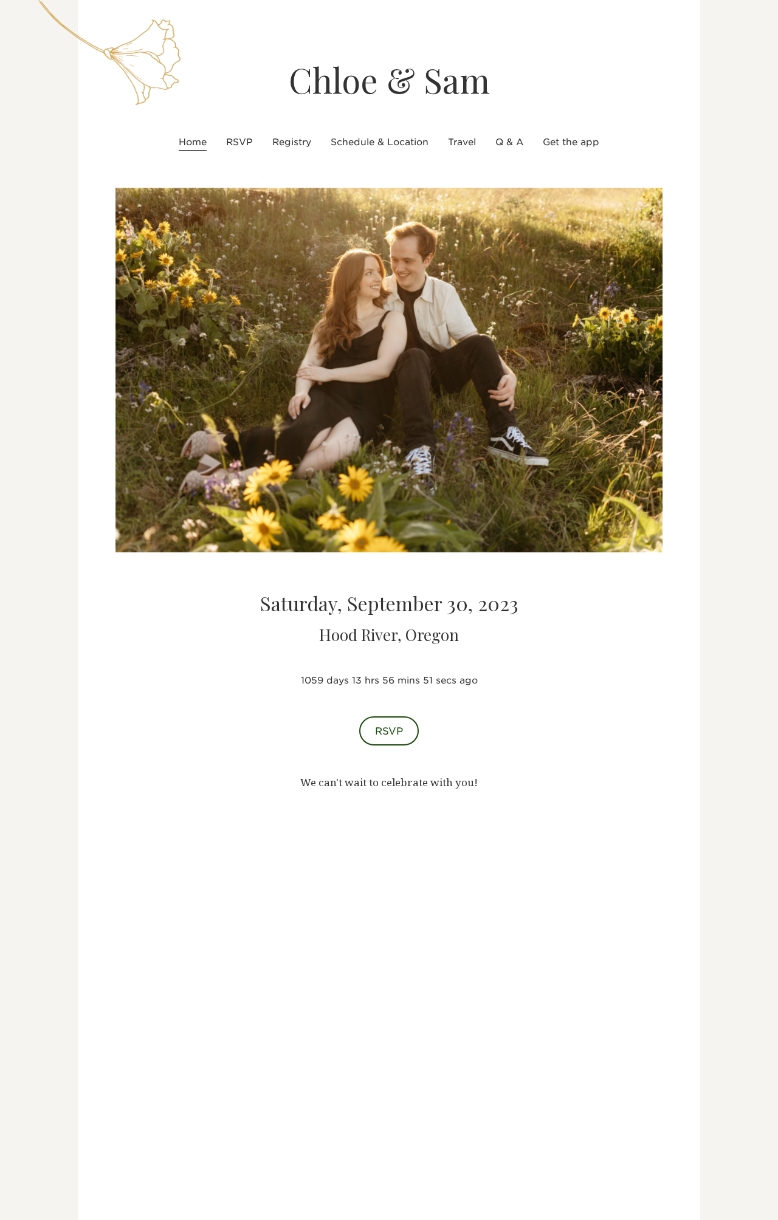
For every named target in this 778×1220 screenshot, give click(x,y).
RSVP (389, 730)
